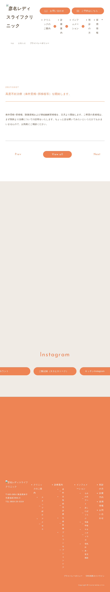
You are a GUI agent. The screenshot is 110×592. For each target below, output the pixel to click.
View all (57, 154)
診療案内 (58, 484)
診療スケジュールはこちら (49, 322)
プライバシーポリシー (73, 576)
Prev (18, 154)
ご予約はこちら (89, 11)
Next (97, 154)
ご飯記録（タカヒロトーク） (53, 371)
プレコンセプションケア (63, 549)
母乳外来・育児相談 (87, 551)
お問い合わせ (57, 11)
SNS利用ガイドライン (95, 576)
